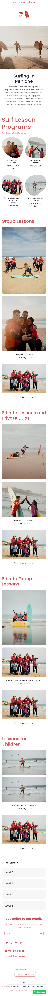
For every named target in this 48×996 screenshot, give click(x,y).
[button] (4, 14)
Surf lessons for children (35, 199)
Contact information (32, 990)
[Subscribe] (41, 933)
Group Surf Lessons (12, 162)
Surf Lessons (22, 397)
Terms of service (17, 990)
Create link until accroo (14, 956)
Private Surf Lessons (35, 162)
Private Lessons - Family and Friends (12, 200)
